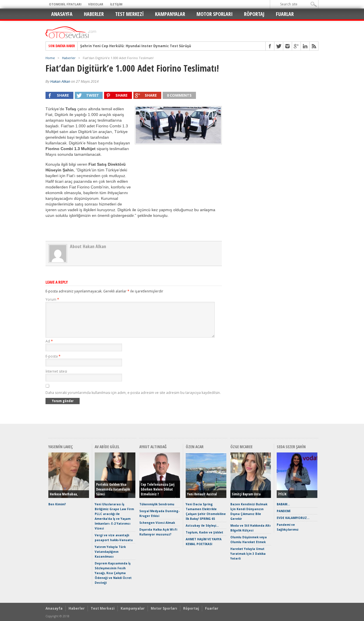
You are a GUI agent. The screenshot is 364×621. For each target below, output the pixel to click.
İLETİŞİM (116, 4)
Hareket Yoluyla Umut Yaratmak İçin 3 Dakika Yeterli (248, 553)
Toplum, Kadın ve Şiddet (204, 532)
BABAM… (283, 504)
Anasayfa (62, 14)
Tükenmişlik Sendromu (156, 504)
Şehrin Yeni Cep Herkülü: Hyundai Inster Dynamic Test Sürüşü (135, 46)
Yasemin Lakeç (60, 446)
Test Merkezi (129, 14)
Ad (49, 341)
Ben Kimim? (57, 504)
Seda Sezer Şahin (291, 446)
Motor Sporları (215, 14)
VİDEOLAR (95, 4)
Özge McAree (241, 446)
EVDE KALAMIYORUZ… (293, 518)
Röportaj (254, 14)
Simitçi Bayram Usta (246, 494)
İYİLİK (282, 494)
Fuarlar (285, 14)
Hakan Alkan (60, 82)
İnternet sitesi (56, 371)
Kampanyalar (170, 14)
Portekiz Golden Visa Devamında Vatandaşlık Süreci (113, 489)
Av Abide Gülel (107, 446)
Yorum (52, 299)
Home (50, 58)
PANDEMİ (283, 511)
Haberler (94, 14)
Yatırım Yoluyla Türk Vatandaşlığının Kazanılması (110, 551)
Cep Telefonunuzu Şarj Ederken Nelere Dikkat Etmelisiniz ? (157, 489)
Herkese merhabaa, (64, 494)
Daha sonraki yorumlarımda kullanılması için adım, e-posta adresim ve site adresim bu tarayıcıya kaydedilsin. (133, 392)
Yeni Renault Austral (202, 494)
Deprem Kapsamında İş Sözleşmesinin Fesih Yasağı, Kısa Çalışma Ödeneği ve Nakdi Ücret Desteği (113, 573)
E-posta (53, 356)
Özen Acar (195, 446)
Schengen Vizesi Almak (157, 523)
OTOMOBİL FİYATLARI (65, 4)
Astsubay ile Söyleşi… (202, 525)
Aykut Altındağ (153, 446)
